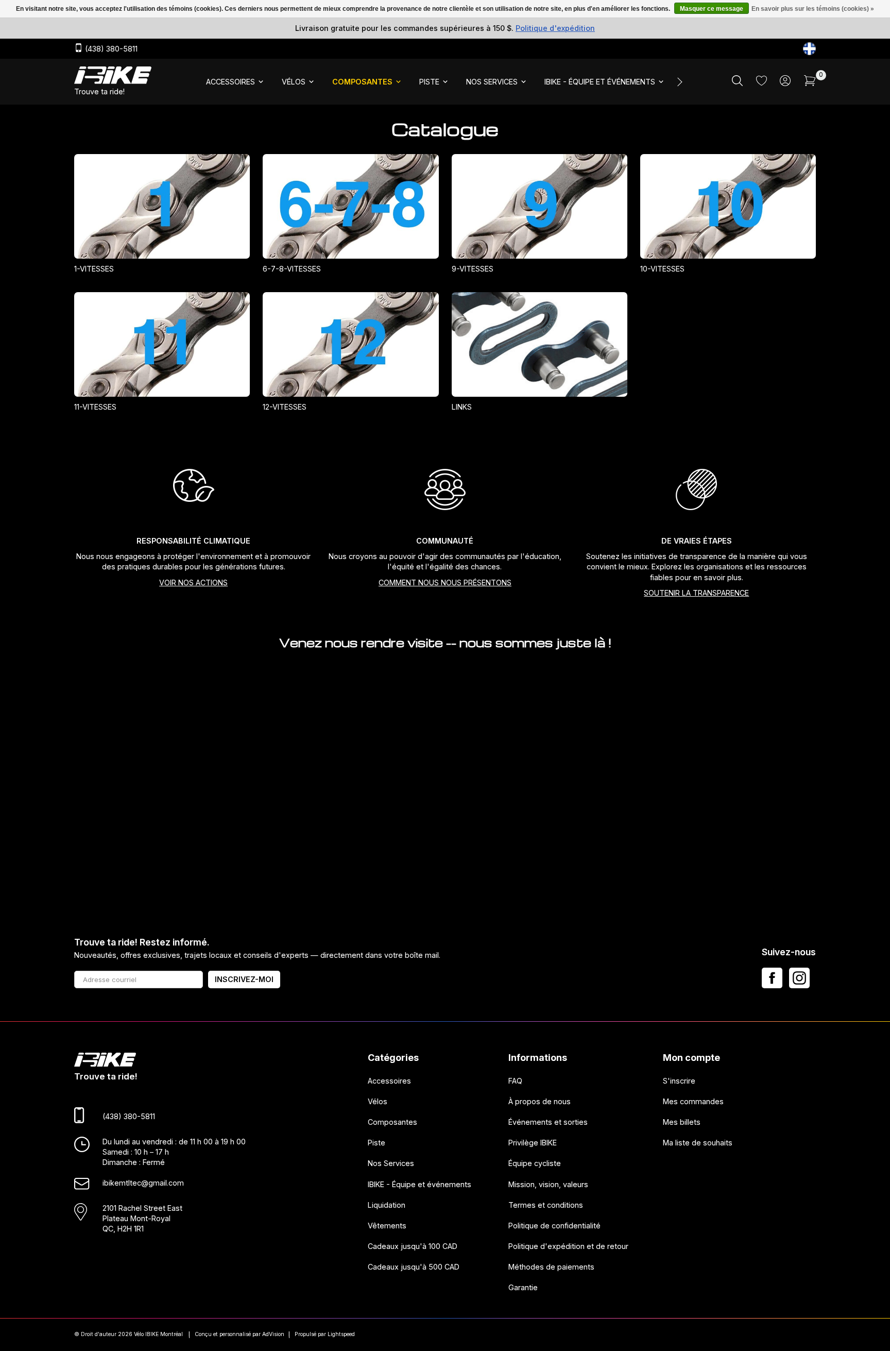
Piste (376, 1142)
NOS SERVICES (492, 81)
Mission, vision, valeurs (548, 1183)
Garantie (523, 1287)
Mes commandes (693, 1101)
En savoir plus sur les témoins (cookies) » (812, 8)
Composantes (392, 1122)
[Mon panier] (810, 83)
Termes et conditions (545, 1205)
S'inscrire (679, 1080)
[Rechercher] (737, 83)
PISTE (429, 81)
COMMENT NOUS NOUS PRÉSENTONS (445, 582)
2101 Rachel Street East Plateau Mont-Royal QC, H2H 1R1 (142, 1217)
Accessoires (389, 1080)
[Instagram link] (799, 978)
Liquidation (386, 1205)
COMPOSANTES (362, 81)
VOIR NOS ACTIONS (193, 582)
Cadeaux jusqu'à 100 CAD (412, 1246)
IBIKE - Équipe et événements (419, 1183)
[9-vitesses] (539, 206)
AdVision (273, 1334)
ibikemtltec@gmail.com (143, 1182)
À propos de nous (539, 1101)
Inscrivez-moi (244, 979)
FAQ (515, 1080)
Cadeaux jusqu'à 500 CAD (413, 1266)
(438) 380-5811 (110, 49)
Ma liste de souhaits (697, 1142)
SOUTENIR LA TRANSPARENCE (696, 592)
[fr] (809, 48)
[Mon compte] (785, 83)
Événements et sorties (548, 1122)
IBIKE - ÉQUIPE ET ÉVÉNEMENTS (599, 81)
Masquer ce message (711, 8)
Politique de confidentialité (554, 1225)
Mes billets (681, 1122)
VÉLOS (293, 81)
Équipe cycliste (534, 1163)
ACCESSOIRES (230, 81)
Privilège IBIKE (532, 1142)
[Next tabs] (679, 82)
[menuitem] (235, 82)
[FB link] (772, 978)
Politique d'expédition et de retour (568, 1246)
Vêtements (387, 1225)
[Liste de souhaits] (761, 82)
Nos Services (391, 1163)
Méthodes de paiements (551, 1266)
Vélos (377, 1101)
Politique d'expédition (555, 28)
